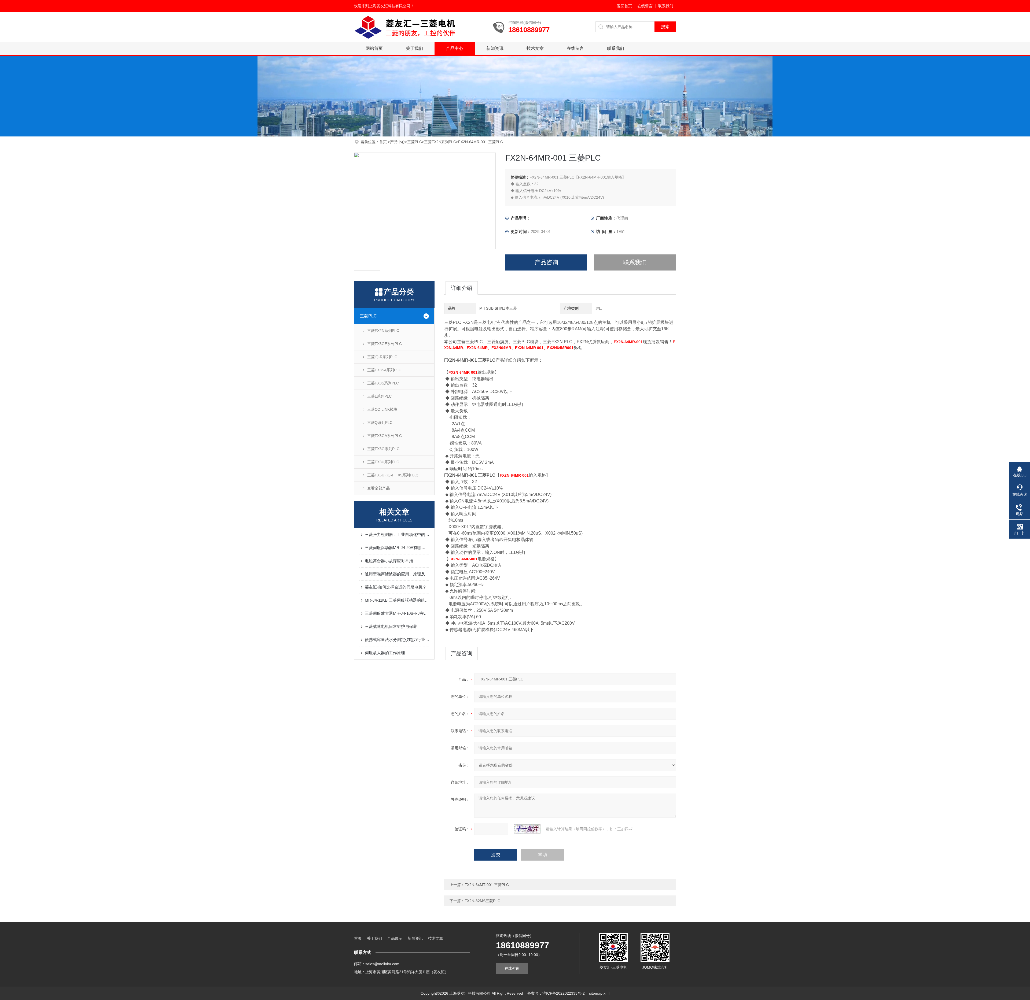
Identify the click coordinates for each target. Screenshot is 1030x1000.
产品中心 (454, 48)
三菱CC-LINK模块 (382, 409)
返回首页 (624, 6)
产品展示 (394, 938)
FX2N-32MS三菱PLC (482, 901)
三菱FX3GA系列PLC (384, 436)
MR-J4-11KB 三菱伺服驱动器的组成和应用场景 (397, 600)
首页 (383, 142)
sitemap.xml (599, 993)
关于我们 (414, 48)
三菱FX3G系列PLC (383, 449)
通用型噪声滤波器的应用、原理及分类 (397, 574)
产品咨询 (546, 262)
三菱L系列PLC (379, 396)
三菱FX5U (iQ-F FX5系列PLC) (392, 475)
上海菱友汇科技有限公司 (389, 6)
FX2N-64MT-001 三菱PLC (487, 885)
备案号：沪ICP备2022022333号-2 (556, 993)
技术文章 (535, 48)
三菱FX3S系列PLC (383, 383)
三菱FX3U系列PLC (383, 462)
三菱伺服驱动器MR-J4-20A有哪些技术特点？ (397, 547)
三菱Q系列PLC (379, 422)
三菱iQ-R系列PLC (382, 357)
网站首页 (374, 48)
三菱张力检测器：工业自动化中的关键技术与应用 (397, 534)
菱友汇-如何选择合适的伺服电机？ (395, 587)
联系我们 (665, 6)
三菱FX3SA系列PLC (384, 370)
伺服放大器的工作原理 (385, 652)
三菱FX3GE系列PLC (384, 344)
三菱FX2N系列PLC (440, 142)
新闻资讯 (494, 48)
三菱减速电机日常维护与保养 (391, 626)
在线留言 (645, 6)
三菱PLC (414, 142)
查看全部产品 (378, 488)
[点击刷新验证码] (527, 829)
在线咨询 (512, 968)
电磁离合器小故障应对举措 (389, 560)
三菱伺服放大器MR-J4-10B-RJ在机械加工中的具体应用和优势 (397, 613)
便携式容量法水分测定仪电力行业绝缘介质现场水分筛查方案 (397, 639)
